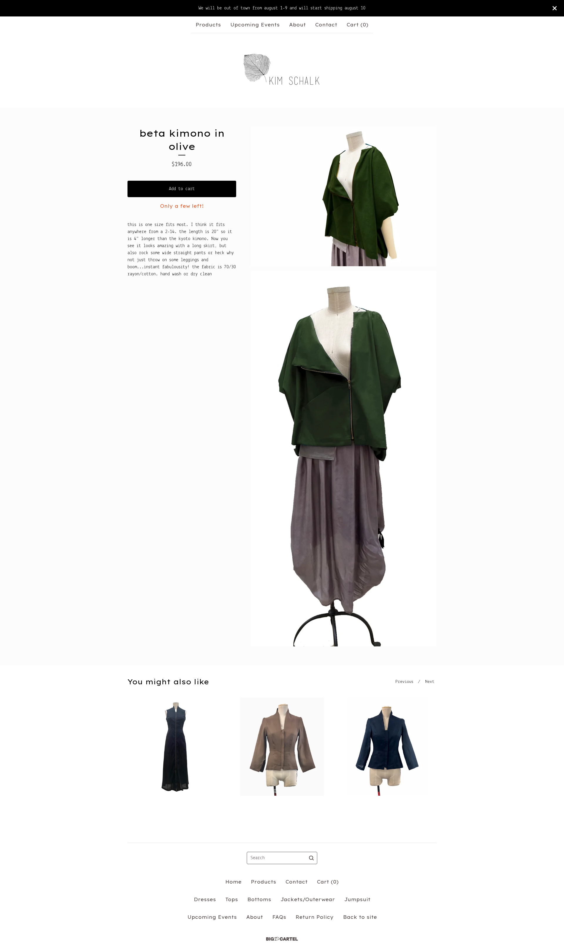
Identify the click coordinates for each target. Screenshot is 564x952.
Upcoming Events (255, 25)
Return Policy (315, 917)
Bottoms (259, 899)
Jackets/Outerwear (308, 899)
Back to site (360, 917)
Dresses (205, 899)
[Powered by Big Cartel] (282, 939)
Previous (404, 682)
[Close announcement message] (554, 8)
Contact (326, 25)
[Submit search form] (311, 858)
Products (208, 25)
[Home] (282, 70)
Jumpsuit (357, 899)
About (297, 25)
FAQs (279, 917)
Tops (231, 899)
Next (429, 682)
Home (233, 882)
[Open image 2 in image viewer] (344, 459)
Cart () (357, 25)
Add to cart (182, 189)
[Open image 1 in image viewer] (344, 196)
